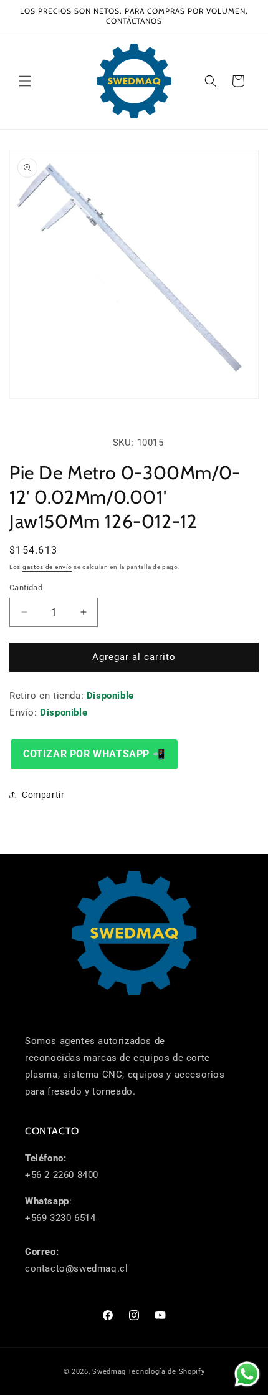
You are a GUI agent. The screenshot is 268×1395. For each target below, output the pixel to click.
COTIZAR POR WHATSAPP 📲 (94, 754)
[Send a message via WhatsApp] (247, 1374)
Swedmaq (109, 1372)
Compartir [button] (43, 795)
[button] (25, 81)
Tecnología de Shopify (166, 1372)
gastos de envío (47, 566)
